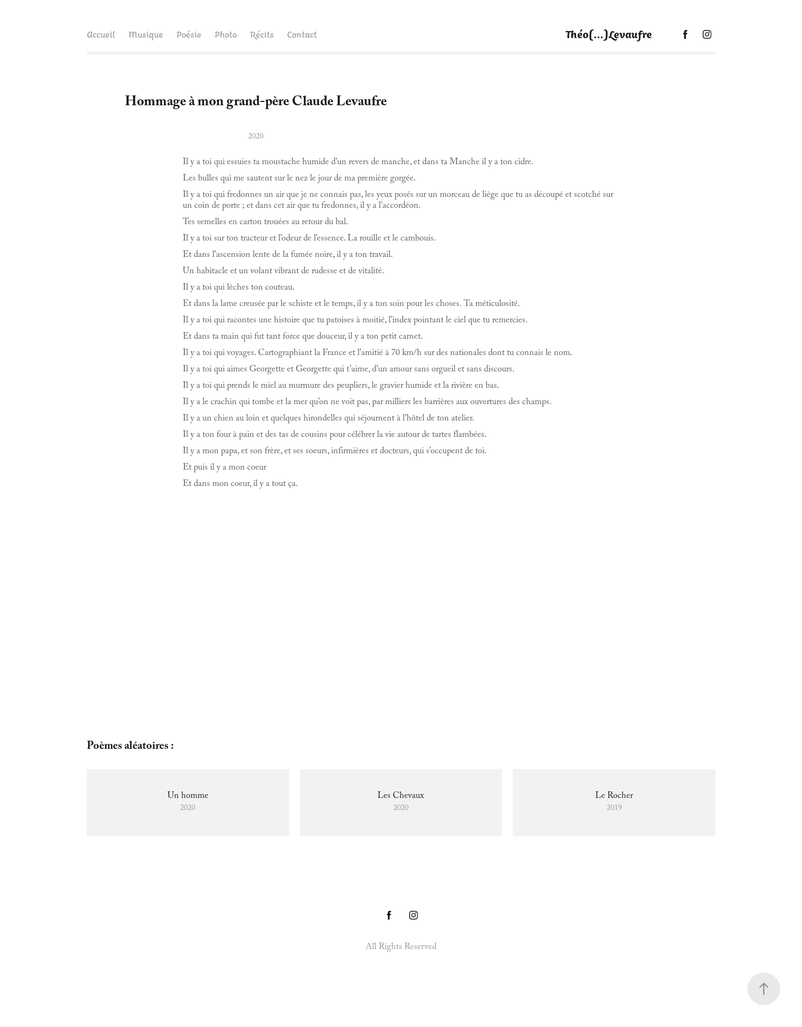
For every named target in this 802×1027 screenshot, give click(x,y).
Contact (302, 34)
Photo (225, 34)
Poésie (188, 34)
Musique (145, 34)
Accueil (101, 34)
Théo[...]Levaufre (608, 34)
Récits (262, 34)
